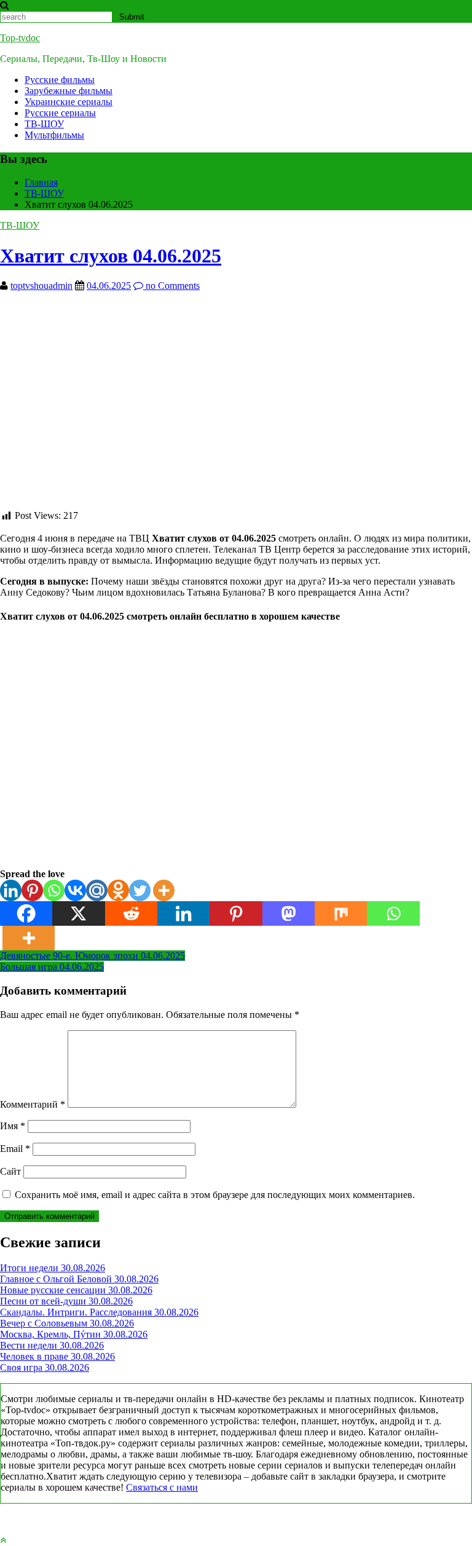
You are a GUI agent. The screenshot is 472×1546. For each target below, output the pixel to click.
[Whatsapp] (54, 890)
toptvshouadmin (41, 285)
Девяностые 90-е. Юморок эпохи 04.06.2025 (92, 955)
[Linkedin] (11, 890)
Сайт (10, 1171)
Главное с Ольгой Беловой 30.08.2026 (79, 1279)
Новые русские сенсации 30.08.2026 (76, 1290)
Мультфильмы (54, 135)
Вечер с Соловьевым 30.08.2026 (67, 1323)
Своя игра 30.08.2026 (44, 1367)
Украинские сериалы (68, 102)
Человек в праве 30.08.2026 (57, 1356)
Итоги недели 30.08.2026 (52, 1268)
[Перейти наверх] (3, 1540)
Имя (12, 1126)
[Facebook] (26, 913)
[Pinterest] (32, 890)
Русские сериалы (60, 113)
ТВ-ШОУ (44, 124)
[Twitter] (140, 890)
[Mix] (341, 913)
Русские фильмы (60, 79)
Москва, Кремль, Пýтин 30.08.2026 (74, 1334)
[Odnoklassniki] (118, 890)
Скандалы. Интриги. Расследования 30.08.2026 (99, 1312)
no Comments (171, 285)
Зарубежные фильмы (68, 90)
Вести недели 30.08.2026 (52, 1345)
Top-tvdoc (20, 38)
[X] (78, 913)
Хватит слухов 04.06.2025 (110, 256)
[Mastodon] (288, 913)
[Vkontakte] (75, 890)
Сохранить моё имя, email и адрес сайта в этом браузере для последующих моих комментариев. (215, 1194)
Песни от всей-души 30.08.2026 (66, 1301)
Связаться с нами (162, 1487)
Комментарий (32, 1104)
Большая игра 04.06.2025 (52, 966)
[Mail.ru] (97, 890)
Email (15, 1148)
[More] (164, 890)
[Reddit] (131, 913)
